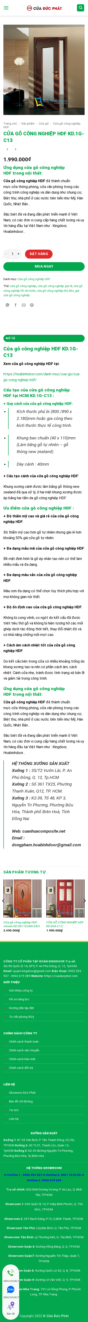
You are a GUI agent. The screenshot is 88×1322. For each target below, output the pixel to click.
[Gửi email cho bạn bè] (24, 305)
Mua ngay (44, 266)
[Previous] (3, 909)
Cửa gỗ (44, 123)
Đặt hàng (39, 254)
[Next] (84, 909)
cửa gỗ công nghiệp (23, 286)
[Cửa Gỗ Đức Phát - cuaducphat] (44, 8)
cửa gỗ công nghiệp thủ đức (55, 290)
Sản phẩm (28, 123)
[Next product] (7, 149)
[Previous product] (15, 149)
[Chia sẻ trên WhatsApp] (7, 305)
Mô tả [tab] (10, 338)
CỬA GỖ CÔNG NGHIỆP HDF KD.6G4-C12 (65, 924)
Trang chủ (10, 123)
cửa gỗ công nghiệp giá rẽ (55, 286)
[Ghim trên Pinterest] (32, 305)
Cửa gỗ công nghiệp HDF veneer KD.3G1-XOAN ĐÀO (21, 924)
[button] (6, 7)
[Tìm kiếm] (80, 8)
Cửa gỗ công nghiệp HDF (34, 279)
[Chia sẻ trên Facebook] (15, 305)
